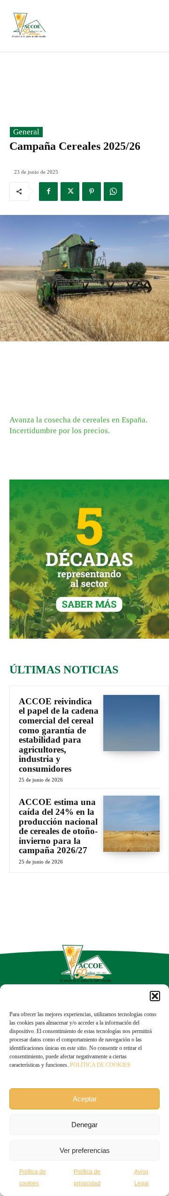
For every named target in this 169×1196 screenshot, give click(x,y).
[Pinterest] (91, 191)
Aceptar (85, 1099)
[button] (155, 996)
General (26, 131)
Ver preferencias (85, 1150)
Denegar (84, 1125)
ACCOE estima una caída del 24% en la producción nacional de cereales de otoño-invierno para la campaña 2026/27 (58, 826)
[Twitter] (70, 191)
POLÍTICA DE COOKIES (100, 1065)
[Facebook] (48, 191)
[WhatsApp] (113, 191)
